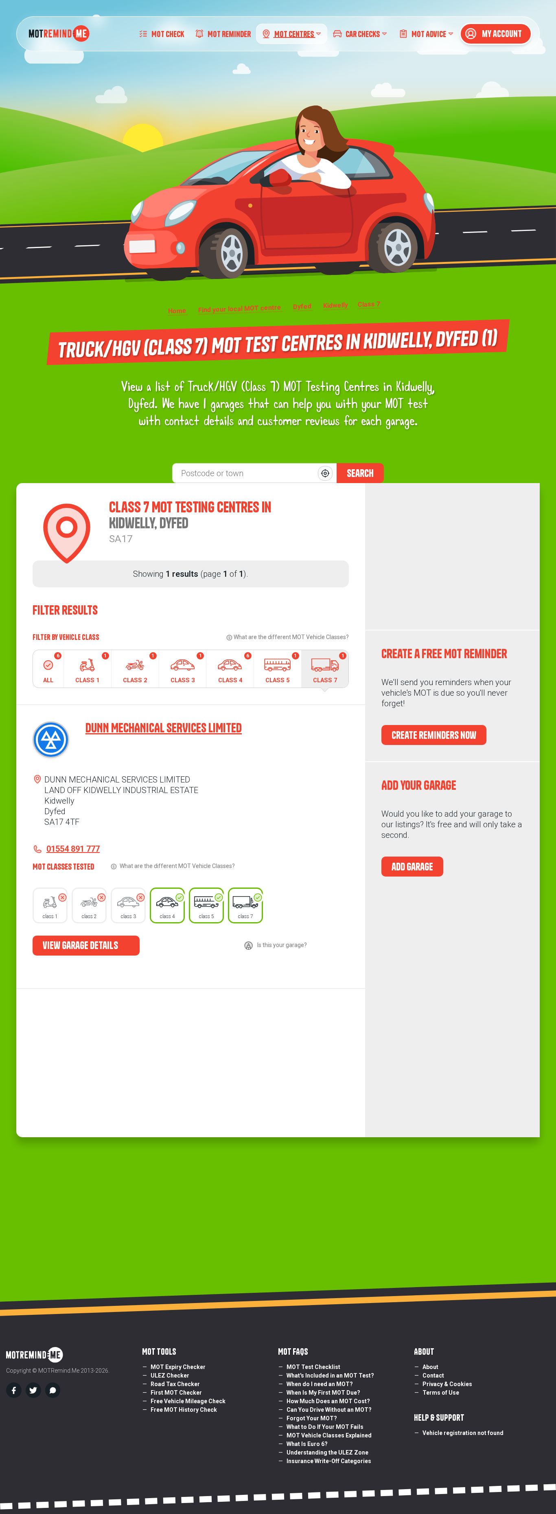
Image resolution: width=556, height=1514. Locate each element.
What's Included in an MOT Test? (330, 1375)
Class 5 (281, 668)
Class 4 (234, 668)
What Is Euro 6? (307, 1444)
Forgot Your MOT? (312, 1418)
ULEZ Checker (170, 1375)
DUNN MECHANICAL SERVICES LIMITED (163, 728)
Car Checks (362, 34)
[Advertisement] (452, 556)
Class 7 (328, 668)
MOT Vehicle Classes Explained (329, 1435)
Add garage (412, 866)
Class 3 (186, 668)
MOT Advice (428, 34)
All (51, 668)
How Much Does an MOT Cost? (328, 1401)
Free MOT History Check (184, 1409)
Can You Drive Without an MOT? (329, 1409)
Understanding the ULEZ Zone (327, 1452)
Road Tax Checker (175, 1384)
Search (360, 473)
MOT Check (167, 34)
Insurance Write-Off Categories (329, 1461)
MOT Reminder (229, 34)
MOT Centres (294, 34)
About (430, 1367)
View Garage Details (81, 945)
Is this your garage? (282, 945)
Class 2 (138, 668)
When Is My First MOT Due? (323, 1392)
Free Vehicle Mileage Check (188, 1401)
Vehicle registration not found (462, 1433)
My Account (501, 34)
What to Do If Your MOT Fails (325, 1427)
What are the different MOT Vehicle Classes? (291, 637)
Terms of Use (440, 1392)
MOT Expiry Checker (178, 1367)
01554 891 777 (73, 849)
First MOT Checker (176, 1392)
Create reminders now (434, 735)
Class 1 (91, 668)
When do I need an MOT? (320, 1384)
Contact (433, 1375)
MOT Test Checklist (313, 1367)
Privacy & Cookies (447, 1384)
